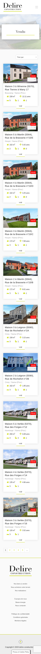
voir (20, 106)
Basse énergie (20, 602)
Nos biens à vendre (20, 584)
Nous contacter (20, 605)
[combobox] (27, 57)
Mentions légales (20, 621)
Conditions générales (20, 617)
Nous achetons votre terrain (20, 587)
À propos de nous (20, 599)
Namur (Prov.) (20, 93)
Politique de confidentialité (20, 614)
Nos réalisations (20, 590)
